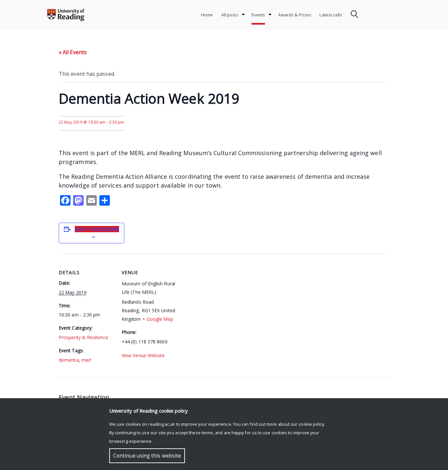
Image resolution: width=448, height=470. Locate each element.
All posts (229, 15)
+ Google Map (157, 319)
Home (207, 15)
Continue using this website (147, 455)
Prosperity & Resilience (83, 337)
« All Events (73, 52)
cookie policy (311, 424)
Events (258, 15)
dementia (69, 360)
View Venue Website (143, 355)
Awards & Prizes (294, 15)
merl (86, 360)
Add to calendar (97, 229)
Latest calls (330, 15)
